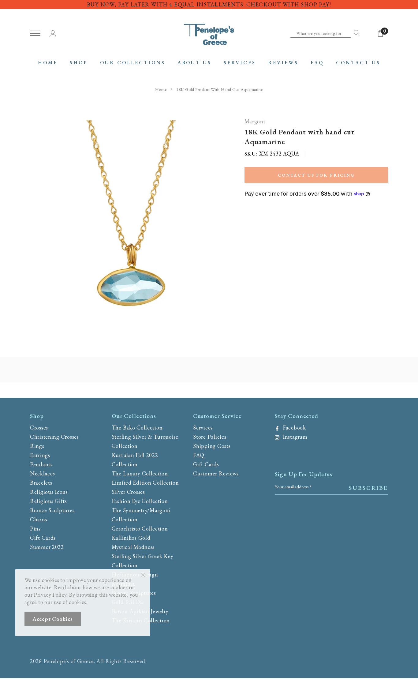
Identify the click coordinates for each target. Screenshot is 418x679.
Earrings (40, 455)
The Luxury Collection (140, 473)
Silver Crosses (128, 491)
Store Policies (209, 436)
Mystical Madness (133, 546)
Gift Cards (43, 537)
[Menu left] (35, 33)
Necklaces (42, 473)
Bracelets (41, 482)
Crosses (39, 427)
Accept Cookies (52, 618)
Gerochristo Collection (140, 528)
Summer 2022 (47, 546)
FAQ (198, 455)
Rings (37, 445)
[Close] (143, 574)
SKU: (251, 154)
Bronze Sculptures (52, 510)
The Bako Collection (137, 427)
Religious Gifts (48, 501)
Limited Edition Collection (145, 482)
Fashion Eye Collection (140, 501)
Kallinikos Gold (131, 537)
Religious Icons (49, 491)
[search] (355, 33)
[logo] (209, 33)
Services (203, 427)
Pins (35, 528)
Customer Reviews (216, 473)
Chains (38, 519)
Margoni (254, 121)
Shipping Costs (211, 445)
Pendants (41, 464)
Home (161, 89)
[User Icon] (53, 32)
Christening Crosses (54, 436)
